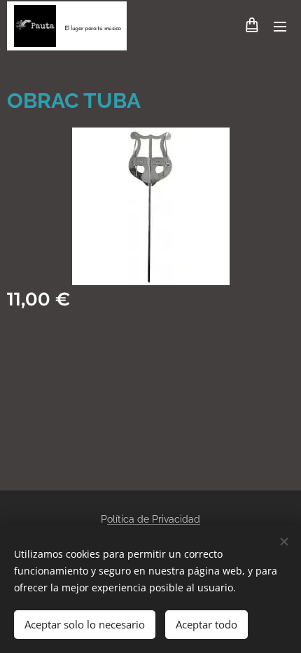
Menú (280, 26)
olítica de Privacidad (153, 519)
